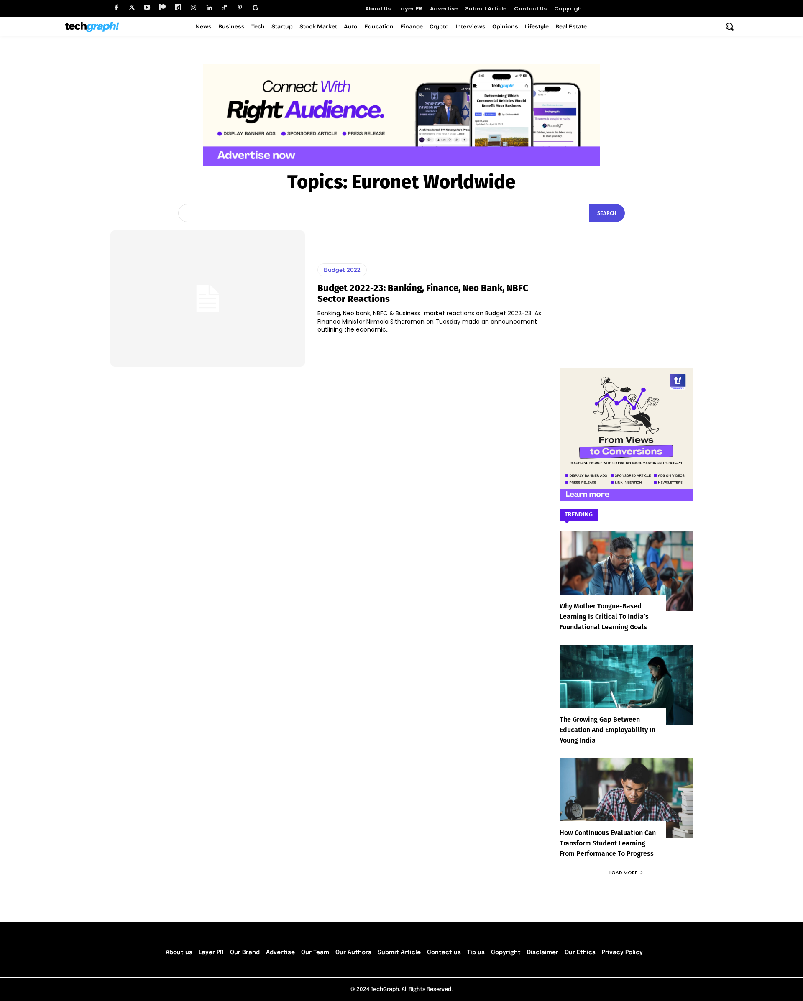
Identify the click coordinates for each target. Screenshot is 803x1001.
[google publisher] (255, 7)
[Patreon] (162, 7)
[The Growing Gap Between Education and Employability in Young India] (626, 685)
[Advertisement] (626, 282)
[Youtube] (147, 7)
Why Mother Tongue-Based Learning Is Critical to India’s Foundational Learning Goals (604, 616)
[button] (729, 26)
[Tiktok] (224, 7)
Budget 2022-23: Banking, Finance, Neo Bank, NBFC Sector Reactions (422, 293)
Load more (623, 872)
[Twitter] (131, 7)
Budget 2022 (342, 269)
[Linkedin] (209, 7)
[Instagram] (193, 7)
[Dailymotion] (178, 7)
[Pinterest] (240, 7)
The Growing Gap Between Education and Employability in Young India (607, 729)
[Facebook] (116, 7)
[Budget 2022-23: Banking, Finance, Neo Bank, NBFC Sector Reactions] (207, 298)
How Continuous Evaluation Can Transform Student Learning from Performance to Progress (608, 843)
